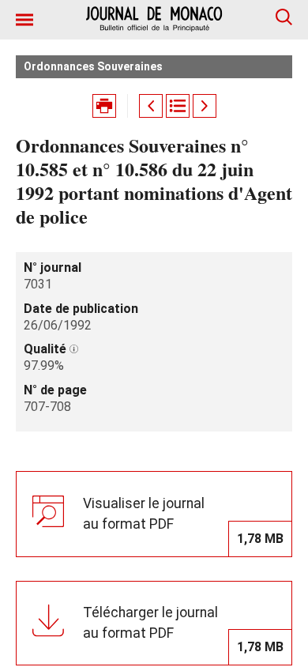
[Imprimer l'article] (104, 106)
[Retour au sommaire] (178, 106)
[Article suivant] (204, 106)
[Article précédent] (151, 106)
